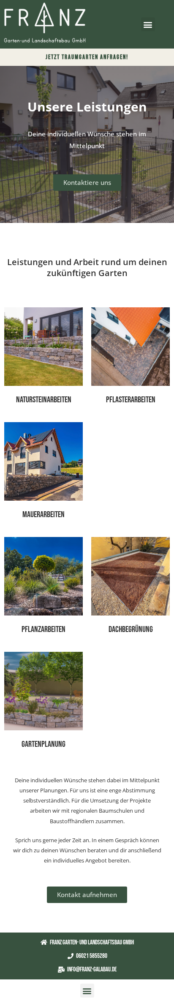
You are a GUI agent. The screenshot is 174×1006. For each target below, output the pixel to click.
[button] (148, 24)
